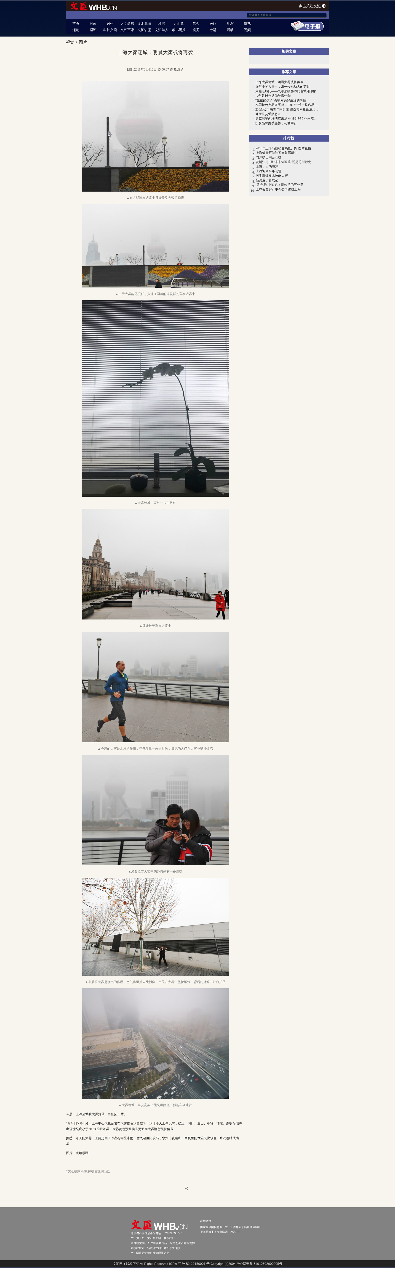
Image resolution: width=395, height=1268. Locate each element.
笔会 (195, 23)
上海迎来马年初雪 (268, 171)
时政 (93, 23)
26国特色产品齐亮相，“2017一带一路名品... (286, 105)
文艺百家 (127, 30)
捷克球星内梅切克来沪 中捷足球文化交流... (286, 118)
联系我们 (169, 1238)
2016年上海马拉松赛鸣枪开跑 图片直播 (283, 148)
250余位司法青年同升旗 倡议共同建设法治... (286, 109)
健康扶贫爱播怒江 (268, 114)
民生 (110, 23)
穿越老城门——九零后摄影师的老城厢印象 (285, 91)
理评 (93, 30)
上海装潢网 (221, 1232)
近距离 (178, 23)
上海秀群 (205, 1232)
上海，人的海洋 (267, 166)
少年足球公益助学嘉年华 (273, 96)
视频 (247, 30)
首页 (75, 23)
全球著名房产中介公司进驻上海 (278, 189)
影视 (247, 23)
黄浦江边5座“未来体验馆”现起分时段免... (285, 162)
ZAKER (235, 1232)
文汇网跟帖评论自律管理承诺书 (150, 1253)
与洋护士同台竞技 (268, 157)
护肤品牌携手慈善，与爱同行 (276, 123)
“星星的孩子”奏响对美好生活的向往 (280, 100)
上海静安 (235, 1227)
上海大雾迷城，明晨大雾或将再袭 (279, 82)
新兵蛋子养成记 (267, 180)
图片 (83, 42)
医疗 (213, 23)
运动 (75, 30)
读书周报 (179, 30)
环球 (161, 23)
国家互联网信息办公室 (214, 1227)
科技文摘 (110, 30)
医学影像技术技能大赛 (272, 175)
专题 (213, 30)
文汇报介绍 (137, 1238)
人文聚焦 (127, 23)
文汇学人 (161, 30)
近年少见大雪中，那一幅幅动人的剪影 (282, 86)
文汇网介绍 (154, 1238)
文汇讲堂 (144, 30)
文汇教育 (144, 23)
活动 (230, 30)
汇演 (230, 23)
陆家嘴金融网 (252, 1227)
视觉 (195, 30)
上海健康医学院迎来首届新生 (276, 153)
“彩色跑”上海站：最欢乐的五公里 (279, 185)
